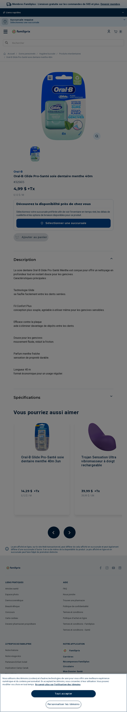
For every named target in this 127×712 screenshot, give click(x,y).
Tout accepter (63, 693)
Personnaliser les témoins (64, 704)
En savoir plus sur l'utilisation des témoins (58, 684)
